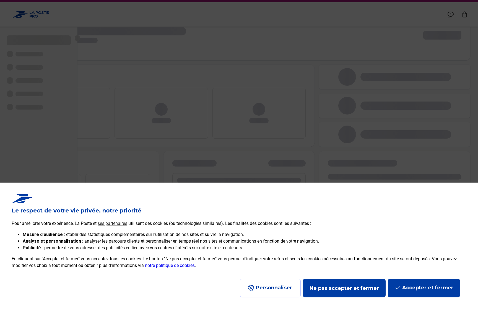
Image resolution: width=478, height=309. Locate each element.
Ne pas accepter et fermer (344, 288)
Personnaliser (274, 288)
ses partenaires (112, 223)
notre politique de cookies (170, 265)
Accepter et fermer (427, 288)
